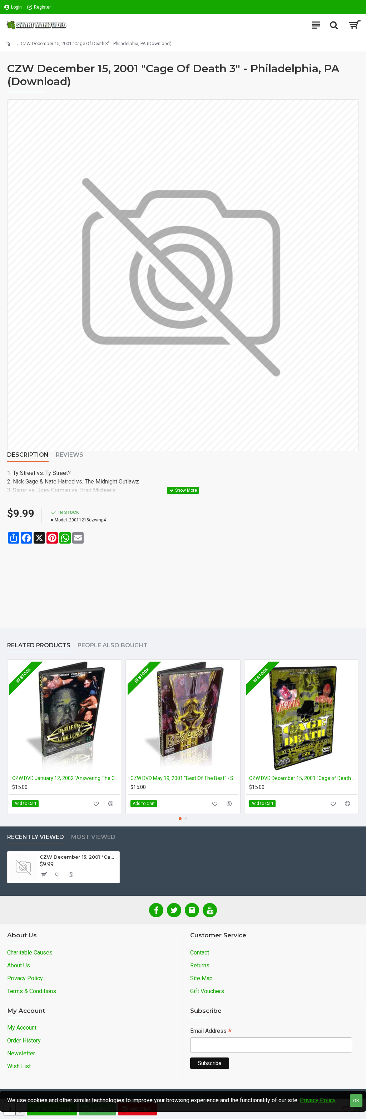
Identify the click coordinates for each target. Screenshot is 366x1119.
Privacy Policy (318, 1100)
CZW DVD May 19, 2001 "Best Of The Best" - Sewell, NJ (184, 778)
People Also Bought (113, 645)
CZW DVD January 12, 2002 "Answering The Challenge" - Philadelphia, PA (66, 778)
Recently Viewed (35, 837)
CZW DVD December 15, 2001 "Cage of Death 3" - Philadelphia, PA (303, 778)
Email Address (211, 1031)
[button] (180, 818)
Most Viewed (93, 837)
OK (356, 1100)
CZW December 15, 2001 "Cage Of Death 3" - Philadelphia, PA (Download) (78, 857)
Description (28, 454)
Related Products (38, 645)
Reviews (69, 454)
